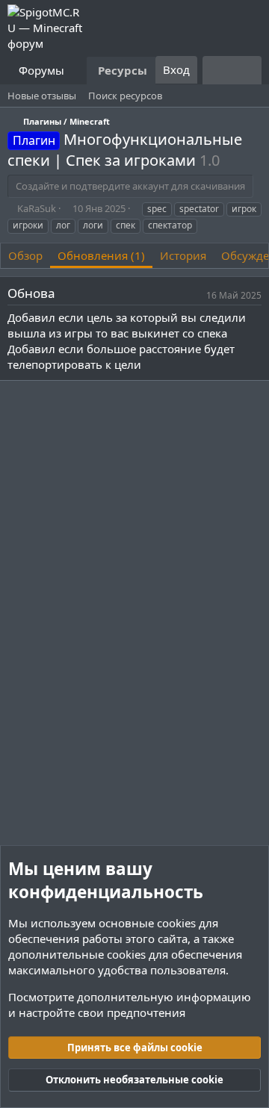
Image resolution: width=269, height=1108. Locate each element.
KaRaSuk (36, 208)
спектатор (170, 225)
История (183, 255)
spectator (199, 208)
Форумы (41, 70)
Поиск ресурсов (125, 95)
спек (125, 225)
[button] (76, 70)
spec (157, 208)
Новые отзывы (41, 95)
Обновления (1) (101, 255)
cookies (176, 922)
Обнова (31, 293)
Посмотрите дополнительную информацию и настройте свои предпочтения (129, 1004)
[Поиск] (247, 70)
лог (63, 225)
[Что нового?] (217, 70)
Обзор (25, 255)
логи (93, 225)
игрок (244, 208)
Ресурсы (122, 70)
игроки (28, 225)
